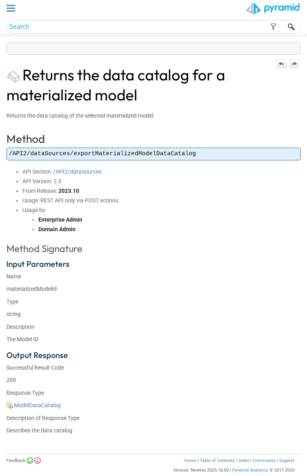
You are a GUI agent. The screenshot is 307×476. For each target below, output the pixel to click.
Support (287, 460)
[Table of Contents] (294, 46)
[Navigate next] (294, 63)
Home (190, 460)
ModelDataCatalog (37, 405)
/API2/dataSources (77, 171)
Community (264, 460)
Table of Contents (217, 460)
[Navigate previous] (281, 63)
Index (244, 460)
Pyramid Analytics (250, 470)
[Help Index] (300, 46)
